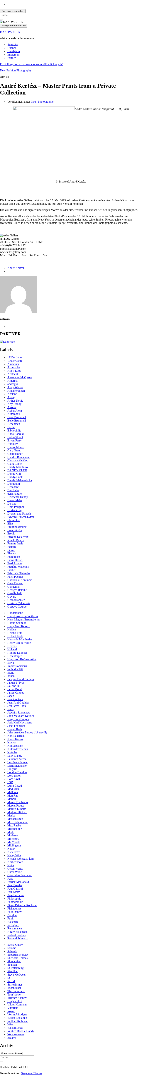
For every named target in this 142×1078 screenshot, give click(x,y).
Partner (11, 57)
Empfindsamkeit (16, 526)
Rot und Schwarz (17, 938)
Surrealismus (14, 984)
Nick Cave (13, 852)
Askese (11, 407)
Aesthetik (12, 374)
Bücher (11, 47)
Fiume (11, 550)
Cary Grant (14, 450)
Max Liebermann (17, 822)
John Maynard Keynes (20, 715)
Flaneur (11, 553)
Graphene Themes (31, 1073)
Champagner (14, 453)
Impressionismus (17, 666)
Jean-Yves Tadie (16, 705)
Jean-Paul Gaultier (18, 702)
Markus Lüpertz (16, 808)
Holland (12, 649)
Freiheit (11, 570)
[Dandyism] (7, 341)
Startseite (12, 44)
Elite (10, 523)
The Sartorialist (16, 991)
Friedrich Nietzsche (18, 573)
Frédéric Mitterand (18, 566)
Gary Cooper (15, 583)
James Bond (14, 689)
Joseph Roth (14, 729)
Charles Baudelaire (18, 457)
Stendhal (12, 971)
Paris (33, 101)
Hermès (11, 646)
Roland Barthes (16, 935)
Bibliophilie (14, 430)
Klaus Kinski (15, 739)
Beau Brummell (16, 417)
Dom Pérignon (16, 506)
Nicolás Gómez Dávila (20, 858)
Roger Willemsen (17, 931)
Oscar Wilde (14, 872)
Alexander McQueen (19, 377)
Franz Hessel (15, 560)
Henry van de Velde (19, 642)
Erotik (11, 533)
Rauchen (12, 921)
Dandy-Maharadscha (19, 480)
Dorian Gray (14, 510)
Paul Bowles (14, 885)
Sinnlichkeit (14, 961)
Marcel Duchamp (17, 802)
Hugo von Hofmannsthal (21, 659)
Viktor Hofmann (17, 1004)
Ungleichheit (14, 1001)
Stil (9, 977)
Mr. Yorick (13, 842)
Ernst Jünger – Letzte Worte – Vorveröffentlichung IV (31, 64)
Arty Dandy (14, 403)
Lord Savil (13, 778)
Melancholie (14, 828)
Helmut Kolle (15, 636)
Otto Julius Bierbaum (19, 875)
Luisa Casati (14, 785)
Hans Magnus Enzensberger (23, 619)
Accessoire (13, 367)
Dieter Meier (14, 500)
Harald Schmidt (16, 622)
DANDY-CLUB (10, 32)
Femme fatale (15, 543)
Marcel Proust (15, 805)
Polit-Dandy (14, 911)
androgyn (12, 384)
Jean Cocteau (15, 699)
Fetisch (11, 546)
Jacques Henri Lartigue (20, 679)
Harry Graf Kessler (18, 626)
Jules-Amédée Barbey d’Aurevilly (27, 732)
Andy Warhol (15, 387)
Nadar (11, 848)
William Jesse (15, 1027)
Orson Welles (15, 868)
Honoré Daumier (17, 652)
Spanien (12, 964)
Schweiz (12, 951)
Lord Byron (14, 775)
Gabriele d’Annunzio (19, 580)
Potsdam (12, 915)
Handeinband (15, 612)
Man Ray (12, 795)
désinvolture (14, 493)
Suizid (11, 981)
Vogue (11, 1011)
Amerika (12, 380)
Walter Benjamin (17, 1017)
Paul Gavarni (15, 888)
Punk (10, 918)
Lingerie (12, 769)
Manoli (11, 798)
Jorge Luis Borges (18, 719)
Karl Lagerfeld (16, 735)
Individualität (15, 669)
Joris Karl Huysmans (19, 722)
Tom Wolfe (14, 994)
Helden (11, 629)
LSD (10, 782)
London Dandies (17, 772)
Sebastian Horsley (17, 954)
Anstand (12, 394)
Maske (11, 815)
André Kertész (15, 267)
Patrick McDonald (18, 881)
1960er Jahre (14, 360)
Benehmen (13, 423)
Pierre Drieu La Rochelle (22, 905)
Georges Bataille (17, 590)
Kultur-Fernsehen (17, 749)
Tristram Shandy (17, 997)
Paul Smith (13, 891)
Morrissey (13, 838)
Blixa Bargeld (15, 433)
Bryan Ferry (14, 440)
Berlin (11, 427)
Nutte (10, 865)
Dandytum (13, 51)
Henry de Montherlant (20, 639)
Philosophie (14, 898)
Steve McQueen (16, 974)
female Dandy (15, 540)
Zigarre (11, 1037)
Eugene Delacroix (17, 536)
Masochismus (15, 818)
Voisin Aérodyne (17, 1014)
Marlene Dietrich (17, 812)
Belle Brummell (16, 420)
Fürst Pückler (15, 576)
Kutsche (12, 752)
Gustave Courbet (17, 606)
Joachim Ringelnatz (18, 712)
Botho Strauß (15, 437)
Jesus (10, 709)
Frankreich (13, 556)
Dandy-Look (15, 477)
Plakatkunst (14, 908)
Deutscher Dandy (17, 496)
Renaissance (14, 928)
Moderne (12, 835)
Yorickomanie (15, 1034)
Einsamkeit (13, 520)
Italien (11, 676)
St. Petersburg (15, 967)
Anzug (11, 397)
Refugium (13, 925)
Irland (10, 672)
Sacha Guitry (15, 944)
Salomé (11, 948)
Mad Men (13, 788)
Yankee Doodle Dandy (20, 1031)
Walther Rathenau (17, 1021)
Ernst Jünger (14, 530)
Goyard (11, 596)
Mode (10, 832)
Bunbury (12, 443)
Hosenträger (14, 656)
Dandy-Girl (14, 473)
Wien (10, 1024)
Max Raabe (14, 825)
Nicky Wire (14, 855)
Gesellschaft (14, 593)
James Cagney (15, 692)
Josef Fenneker (16, 725)
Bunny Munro (15, 447)
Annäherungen (16, 390)
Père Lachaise (15, 895)
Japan (10, 695)
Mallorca (12, 792)
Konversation (15, 745)
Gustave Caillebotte (18, 603)
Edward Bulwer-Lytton (21, 516)
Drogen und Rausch (19, 513)
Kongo (11, 742)
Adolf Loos (14, 370)
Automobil (13, 413)
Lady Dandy (14, 755)
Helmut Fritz (14, 632)
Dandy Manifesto (17, 467)
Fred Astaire (14, 563)
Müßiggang (14, 845)
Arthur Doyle (15, 400)
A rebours (13, 364)
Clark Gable (14, 463)
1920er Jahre (14, 357)
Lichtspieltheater (17, 765)
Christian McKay (17, 460)
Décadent (12, 487)
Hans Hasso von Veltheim (22, 616)
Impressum (13, 54)
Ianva (10, 662)
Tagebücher (14, 987)
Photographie (45, 101)
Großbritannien (16, 599)
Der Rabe (13, 490)
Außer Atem (14, 410)
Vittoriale (12, 1007)
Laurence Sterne (16, 759)
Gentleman (13, 586)
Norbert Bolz (15, 862)
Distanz (11, 503)
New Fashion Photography (15, 70)
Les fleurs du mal (17, 762)
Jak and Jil (13, 685)
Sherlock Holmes (17, 958)
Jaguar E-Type (15, 682)
